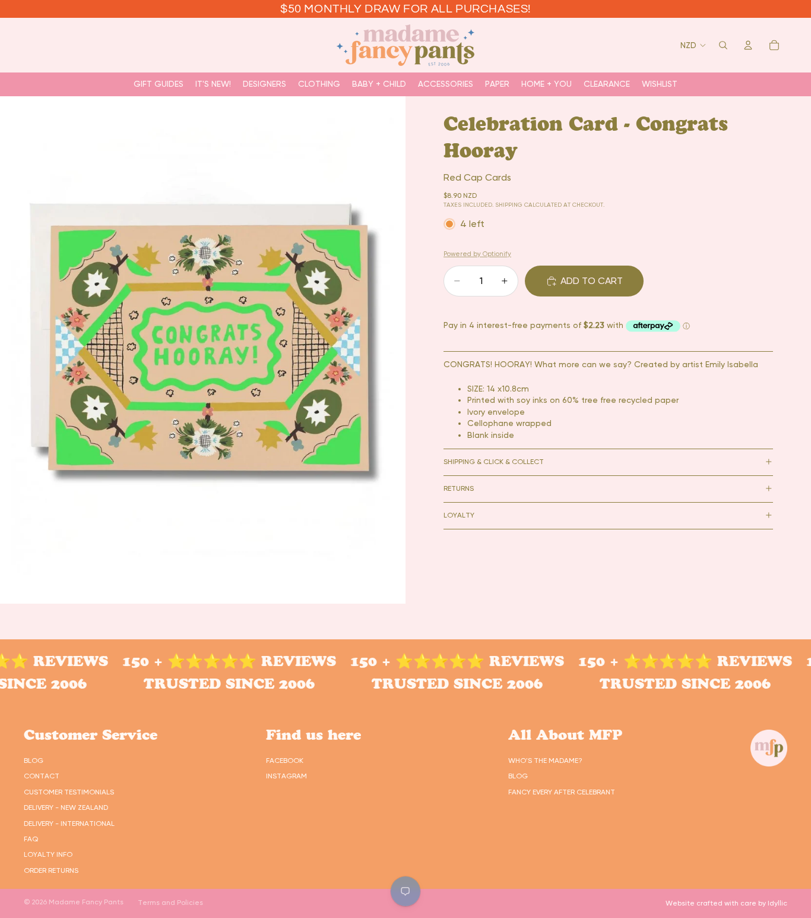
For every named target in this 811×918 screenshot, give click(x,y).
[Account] (748, 45)
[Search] (723, 45)
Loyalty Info (48, 854)
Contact (41, 776)
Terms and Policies (170, 902)
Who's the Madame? (545, 760)
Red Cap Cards (477, 176)
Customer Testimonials (69, 792)
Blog (33, 760)
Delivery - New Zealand (66, 807)
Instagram (286, 776)
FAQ (31, 839)
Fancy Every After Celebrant (561, 792)
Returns (458, 488)
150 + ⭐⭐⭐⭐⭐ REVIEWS (215, 661)
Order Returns (51, 870)
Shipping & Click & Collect (493, 462)
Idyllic (777, 903)
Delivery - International (69, 823)
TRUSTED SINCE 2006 (214, 683)
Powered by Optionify (477, 254)
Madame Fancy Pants (86, 902)
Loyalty (458, 515)
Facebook (284, 760)
